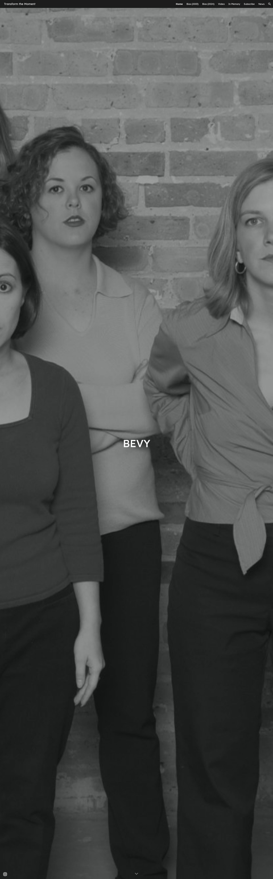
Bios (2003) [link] (192, 4)
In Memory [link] (234, 4)
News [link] (261, 4)
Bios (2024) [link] (208, 4)
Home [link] (179, 4)
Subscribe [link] (249, 4)
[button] (269, 4)
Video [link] (221, 4)
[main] (136, 443)
